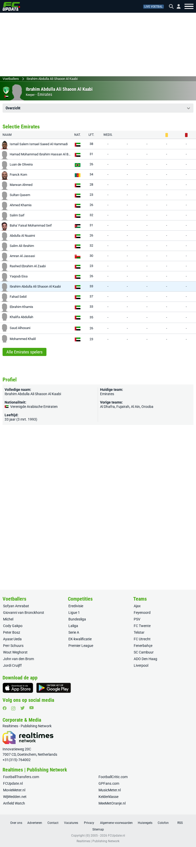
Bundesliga (77, 619)
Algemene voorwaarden (116, 823)
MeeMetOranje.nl (112, 803)
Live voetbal (153, 6)
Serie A (73, 632)
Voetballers (11, 79)
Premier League (80, 646)
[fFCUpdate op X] (22, 708)
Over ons (16, 823)
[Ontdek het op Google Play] (53, 688)
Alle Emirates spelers (24, 351)
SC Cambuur (144, 652)
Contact (52, 823)
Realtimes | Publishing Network (98, 841)
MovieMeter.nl (14, 790)
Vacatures (71, 823)
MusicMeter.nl (110, 790)
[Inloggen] (177, 6)
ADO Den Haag (145, 659)
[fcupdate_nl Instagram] (13, 708)
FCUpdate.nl (13, 783)
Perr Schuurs (13, 646)
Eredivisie (75, 606)
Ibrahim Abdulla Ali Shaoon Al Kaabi (52, 79)
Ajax (137, 606)
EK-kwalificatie (80, 639)
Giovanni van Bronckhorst (23, 613)
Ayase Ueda (12, 639)
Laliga (73, 626)
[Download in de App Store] (18, 688)
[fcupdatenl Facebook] (5, 708)
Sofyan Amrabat (16, 606)
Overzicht (13, 108)
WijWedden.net (15, 797)
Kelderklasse (108, 797)
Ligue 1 (74, 613)
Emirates (45, 94)
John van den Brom (18, 659)
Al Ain (135, 407)
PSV (137, 619)
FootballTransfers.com (21, 777)
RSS (180, 823)
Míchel (8, 619)
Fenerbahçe (143, 646)
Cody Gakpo (12, 626)
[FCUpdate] (11, 6)
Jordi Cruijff (12, 665)
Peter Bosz (11, 632)
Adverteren (34, 823)
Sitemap (98, 829)
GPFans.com (109, 783)
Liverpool (141, 665)
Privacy (89, 823)
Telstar (139, 632)
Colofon (163, 823)
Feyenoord (142, 613)
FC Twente (142, 626)
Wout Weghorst (15, 652)
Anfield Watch (14, 803)
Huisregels (145, 823)
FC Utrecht (142, 639)
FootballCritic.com (113, 777)
